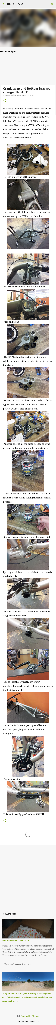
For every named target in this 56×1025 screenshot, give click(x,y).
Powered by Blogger (29, 1016)
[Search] (52, 4)
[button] (4, 100)
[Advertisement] (28, 877)
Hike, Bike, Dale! (15, 4)
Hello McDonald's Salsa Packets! (16, 941)
